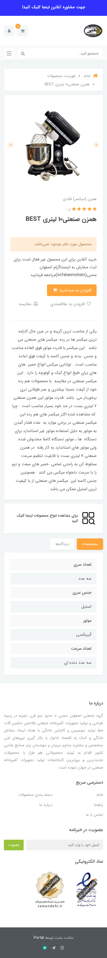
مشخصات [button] (90, 544)
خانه (99, 795)
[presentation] (96, 145)
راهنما (98, 805)
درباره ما (45, 805)
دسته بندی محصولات (35, 795)
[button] (22, 30)
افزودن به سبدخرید (74, 290)
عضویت (13, 845)
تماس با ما (94, 815)
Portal (39, 938)
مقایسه (25, 304)
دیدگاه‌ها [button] (62, 544)
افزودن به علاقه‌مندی (68, 304)
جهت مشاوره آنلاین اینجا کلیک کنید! (53, 7)
